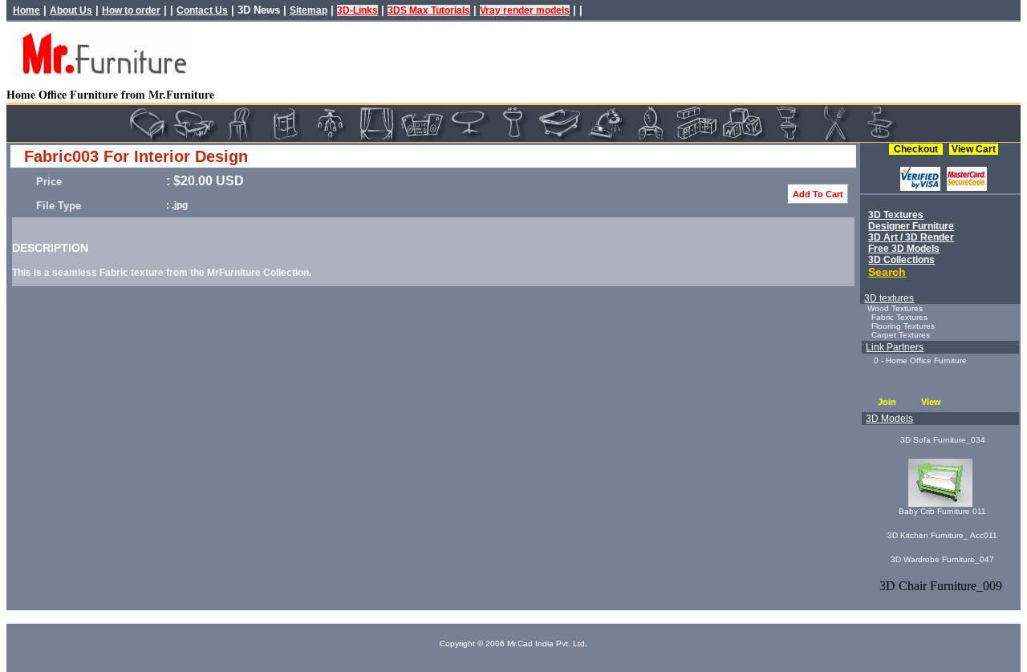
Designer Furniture (911, 226)
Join (887, 402)
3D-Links (357, 10)
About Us (71, 10)
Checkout (916, 149)
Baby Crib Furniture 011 (942, 511)
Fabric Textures (899, 317)
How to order (131, 10)
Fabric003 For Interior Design (136, 156)
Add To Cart (818, 194)
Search (887, 271)
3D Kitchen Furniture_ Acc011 (942, 535)
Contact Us (202, 10)
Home (26, 10)
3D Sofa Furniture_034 (942, 439)
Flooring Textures (903, 326)
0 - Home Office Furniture (920, 360)
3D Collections (901, 259)
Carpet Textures (900, 334)
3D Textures (895, 215)
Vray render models (525, 10)
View (931, 402)
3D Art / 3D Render (911, 237)
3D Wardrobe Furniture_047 (942, 559)
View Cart (973, 149)
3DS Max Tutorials (429, 10)
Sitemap (308, 10)
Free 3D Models (904, 248)
